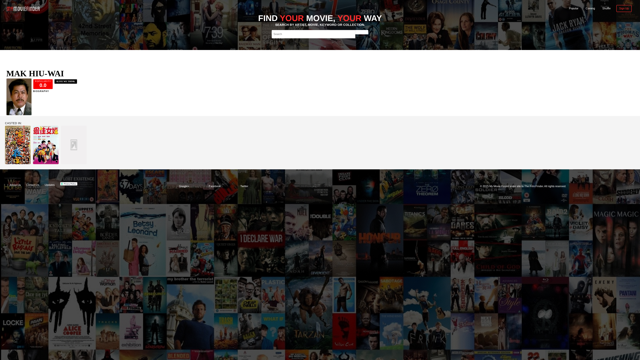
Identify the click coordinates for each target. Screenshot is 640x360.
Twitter (244, 186)
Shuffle (606, 8)
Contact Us (32, 185)
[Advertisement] (188, 57)
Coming (590, 8)
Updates (50, 185)
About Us (15, 185)
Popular (573, 8)
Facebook (215, 186)
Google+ (184, 186)
